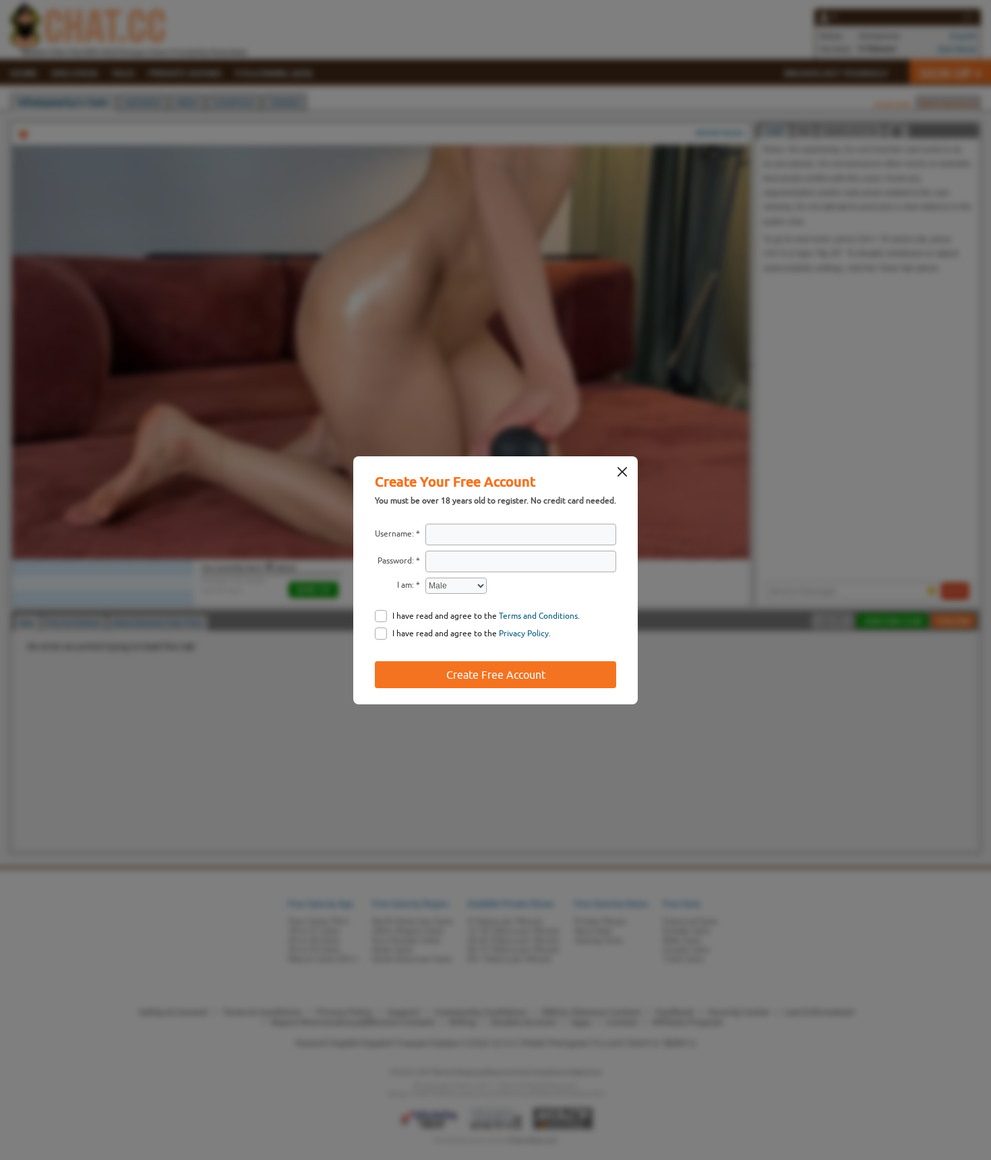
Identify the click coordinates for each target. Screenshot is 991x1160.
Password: (396, 561)
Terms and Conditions (538, 616)
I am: (405, 585)
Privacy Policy (524, 633)
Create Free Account (495, 675)
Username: (394, 534)
